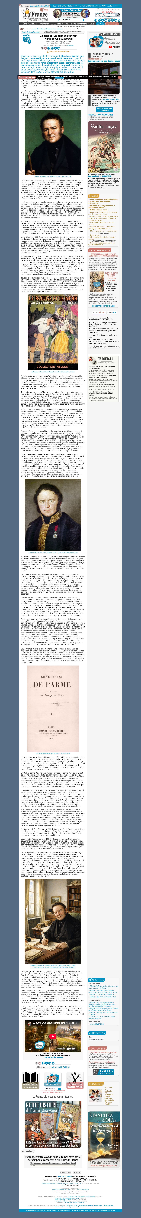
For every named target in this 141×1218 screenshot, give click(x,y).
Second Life (109, 1100)
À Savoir (91, 23)
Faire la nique (95, 235)
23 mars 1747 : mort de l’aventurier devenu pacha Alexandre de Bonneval (103, 987)
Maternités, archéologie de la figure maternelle (101, 244)
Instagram (109, 1095)
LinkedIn (108, 1091)
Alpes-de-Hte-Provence (86, 1205)
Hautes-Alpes (98, 1205)
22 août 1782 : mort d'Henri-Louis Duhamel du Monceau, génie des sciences (103, 331)
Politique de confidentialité (80, 1192)
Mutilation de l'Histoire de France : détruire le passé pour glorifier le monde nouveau (103, 218)
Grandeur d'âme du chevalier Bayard (101, 223)
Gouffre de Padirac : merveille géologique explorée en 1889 (101, 228)
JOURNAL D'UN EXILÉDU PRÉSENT (104, 109)
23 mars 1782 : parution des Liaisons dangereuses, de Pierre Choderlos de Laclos (102, 991)
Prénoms (107, 1210)
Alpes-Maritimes (109, 1205)
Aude (77, 1207)
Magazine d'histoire (62, 1201)
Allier (76, 1205)
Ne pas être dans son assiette (102, 335)
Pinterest (108, 1102)
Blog (41, 1210)
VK (106, 1093)
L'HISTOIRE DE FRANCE (64, 1176)
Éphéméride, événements (44, 29)
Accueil (34, 29)
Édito (25, 23)
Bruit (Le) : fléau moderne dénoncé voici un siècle (100, 319)
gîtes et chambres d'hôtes (63, 1199)
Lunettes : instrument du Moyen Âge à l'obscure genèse (102, 213)
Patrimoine (82, 23)
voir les (60, 1067)
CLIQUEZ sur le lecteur (53, 1057)
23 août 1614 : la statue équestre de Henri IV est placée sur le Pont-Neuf (103, 324)
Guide (32, 23)
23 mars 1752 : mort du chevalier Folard (103, 997)
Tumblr (108, 1104)
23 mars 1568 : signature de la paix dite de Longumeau (103, 1013)
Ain (68, 1205)
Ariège (69, 1207)
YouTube (108, 1098)
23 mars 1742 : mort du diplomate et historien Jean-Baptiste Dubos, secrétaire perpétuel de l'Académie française (102, 1004)
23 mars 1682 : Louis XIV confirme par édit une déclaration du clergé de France (103, 1009)
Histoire (56, 23)
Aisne (71, 1205)
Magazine (28, 1210)
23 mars (59, 29)
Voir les (97, 1024)
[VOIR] (77, 6)
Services (113, 1210)
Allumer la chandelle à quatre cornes (102, 238)
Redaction (70, 45)
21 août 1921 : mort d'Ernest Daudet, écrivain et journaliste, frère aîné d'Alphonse (104, 341)
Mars (54, 29)
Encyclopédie (35, 1210)
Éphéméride (43, 23)
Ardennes (63, 1207)
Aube (73, 1207)
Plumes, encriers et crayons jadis (103, 231)
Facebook (109, 1087)
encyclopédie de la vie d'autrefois (74, 1202)
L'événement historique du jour (70, 1193)
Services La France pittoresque (62, 1192)
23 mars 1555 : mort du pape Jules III (102, 994)
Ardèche (57, 1207)
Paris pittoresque (99, 1210)
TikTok (107, 1097)
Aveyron (83, 1207)
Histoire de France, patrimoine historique (67, 1198)
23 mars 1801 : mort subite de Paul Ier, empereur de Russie (101, 1018)
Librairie (91, 1210)
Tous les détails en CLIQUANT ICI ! (100, 176)
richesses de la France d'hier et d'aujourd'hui (82, 1197)
